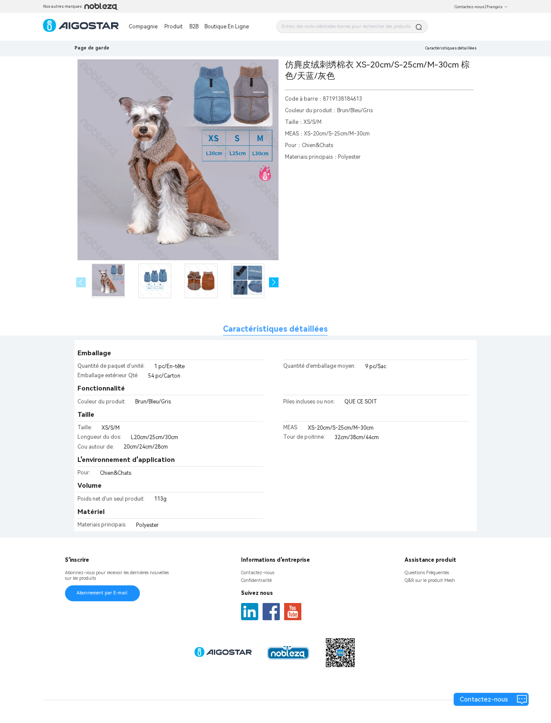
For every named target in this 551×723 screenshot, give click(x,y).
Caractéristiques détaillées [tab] (275, 328)
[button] (274, 282)
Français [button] (494, 7)
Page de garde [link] (91, 48)
